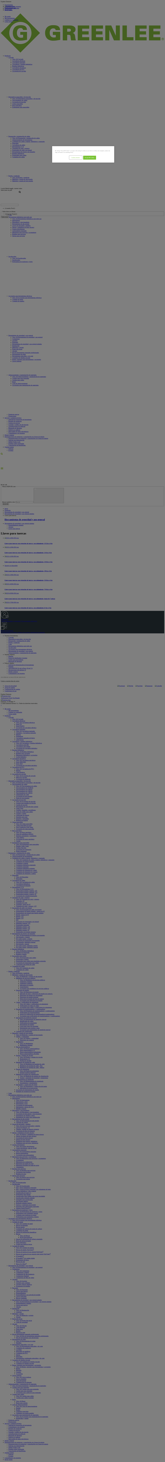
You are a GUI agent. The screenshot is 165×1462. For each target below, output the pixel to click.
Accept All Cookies (89, 157)
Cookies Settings (75, 157)
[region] (83, 154)
